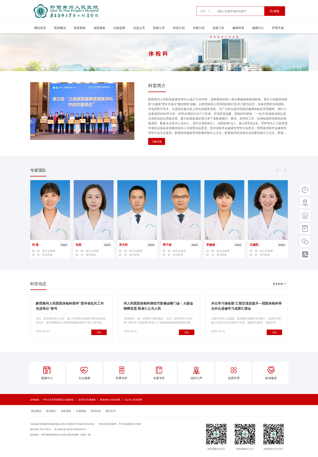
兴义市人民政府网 (133, 399)
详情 (99, 332)
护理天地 (278, 28)
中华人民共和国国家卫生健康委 (58, 399)
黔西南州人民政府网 (110, 399)
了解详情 (156, 141)
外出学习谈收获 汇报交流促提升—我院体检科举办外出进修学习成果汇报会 (246, 306)
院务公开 (159, 28)
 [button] (277, 170)
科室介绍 (179, 28)
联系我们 (51, 411)
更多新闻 (278, 284)
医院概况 (60, 28)
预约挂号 (111, 411)
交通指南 (81, 411)
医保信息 (96, 411)
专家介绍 (198, 28)
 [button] (285, 170)
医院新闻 (80, 28)
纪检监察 (119, 28)
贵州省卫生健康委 (87, 399)
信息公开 (139, 28)
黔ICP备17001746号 (40, 429)
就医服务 (99, 28)
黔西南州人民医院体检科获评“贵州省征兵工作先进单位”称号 (70, 306)
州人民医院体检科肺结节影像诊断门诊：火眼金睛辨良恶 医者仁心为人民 (158, 306)
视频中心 (258, 28)
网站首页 (40, 28)
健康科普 (238, 28)
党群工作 (218, 28)
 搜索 (274, 11)
